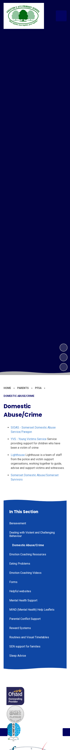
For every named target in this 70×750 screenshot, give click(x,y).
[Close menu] (61, 15)
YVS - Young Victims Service (28, 439)
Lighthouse (18, 455)
